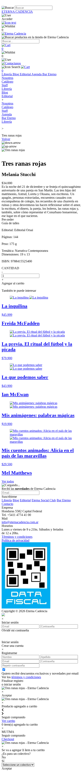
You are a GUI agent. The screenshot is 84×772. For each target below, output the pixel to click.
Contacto (7, 504)
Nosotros (7, 78)
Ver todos (8, 481)
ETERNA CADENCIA (17, 11)
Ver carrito (8, 721)
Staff (5, 85)
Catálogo (7, 81)
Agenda (36, 74)
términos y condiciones (26, 677)
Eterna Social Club (44, 500)
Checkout (8, 739)
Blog (16, 74)
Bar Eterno (49, 74)
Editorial (25, 74)
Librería (7, 74)
